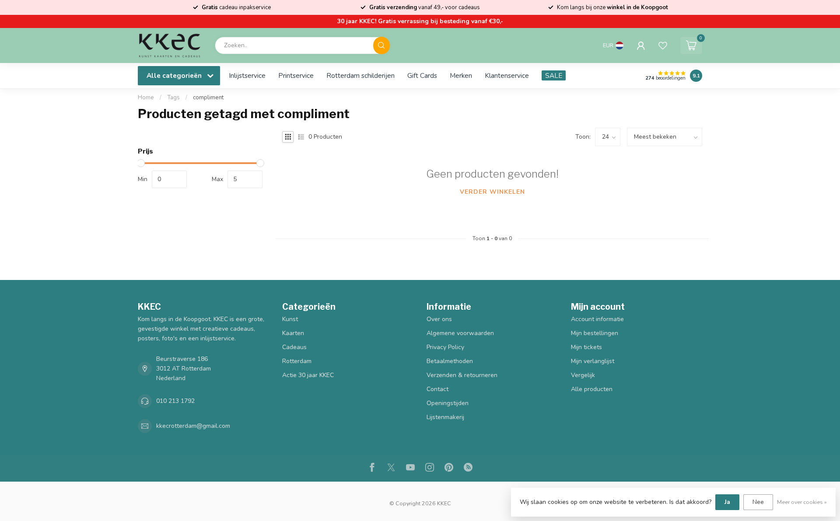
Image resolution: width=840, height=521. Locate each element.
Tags (173, 97)
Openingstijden (448, 403)
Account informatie (597, 319)
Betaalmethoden (450, 361)
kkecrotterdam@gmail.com (193, 426)
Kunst (290, 319)
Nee (758, 502)
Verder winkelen (492, 192)
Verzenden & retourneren (462, 375)
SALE (553, 75)
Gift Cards (422, 75)
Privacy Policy (445, 347)
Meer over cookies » (802, 502)
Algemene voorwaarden (460, 333)
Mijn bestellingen (594, 333)
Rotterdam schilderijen (360, 75)
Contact (437, 389)
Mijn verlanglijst (592, 361)
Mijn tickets (586, 347)
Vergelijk (583, 375)
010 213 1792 (175, 401)
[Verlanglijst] (662, 45)
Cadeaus (294, 347)
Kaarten (293, 333)
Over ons (439, 319)
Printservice (296, 75)
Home (146, 97)
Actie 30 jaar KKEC (308, 375)
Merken (461, 75)
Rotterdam (297, 361)
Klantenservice (507, 75)
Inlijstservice (247, 75)
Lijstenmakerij (445, 417)
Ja (727, 502)
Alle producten (591, 389)
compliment (208, 97)
